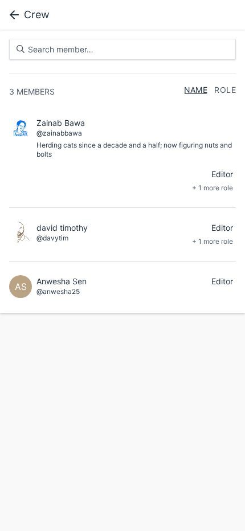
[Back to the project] (12, 15)
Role (225, 90)
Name (196, 90)
